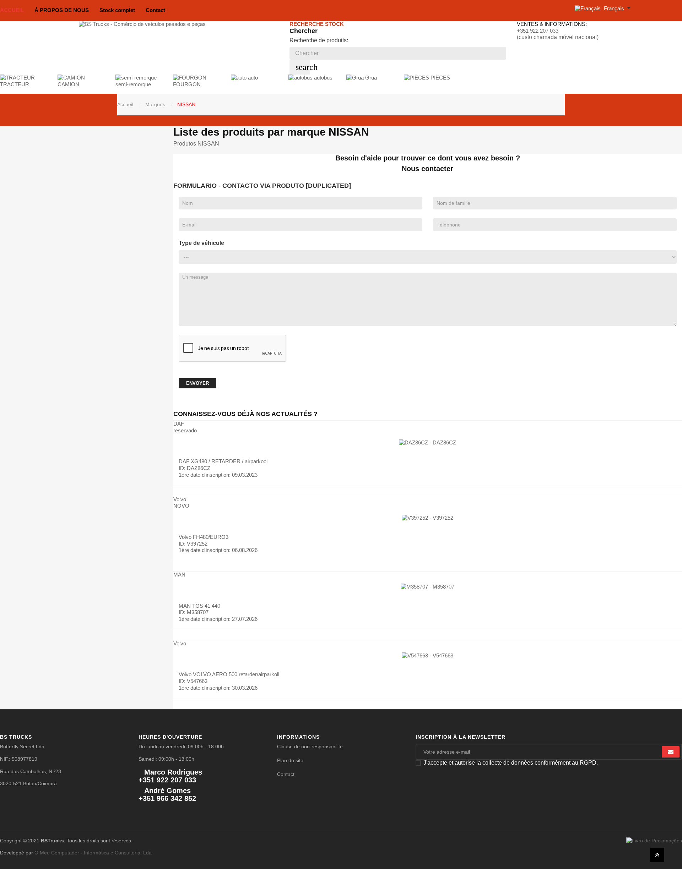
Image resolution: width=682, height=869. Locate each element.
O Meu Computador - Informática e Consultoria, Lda (93, 853)
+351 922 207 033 (537, 31)
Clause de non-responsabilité (310, 746)
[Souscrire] (671, 752)
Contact (285, 774)
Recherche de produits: (318, 40)
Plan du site (290, 760)
